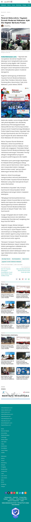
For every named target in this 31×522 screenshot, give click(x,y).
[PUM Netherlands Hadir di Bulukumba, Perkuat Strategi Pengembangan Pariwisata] (8, 305)
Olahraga (3, 437)
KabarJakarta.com (6, 410)
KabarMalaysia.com (6, 418)
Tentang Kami (8, 497)
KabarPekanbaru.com (7, 414)
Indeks (3, 452)
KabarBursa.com (5, 421)
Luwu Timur (4, 475)
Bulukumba (4, 469)
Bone (2, 482)
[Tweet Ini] (20, 279)
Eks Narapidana (16, 259)
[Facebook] (6, 493)
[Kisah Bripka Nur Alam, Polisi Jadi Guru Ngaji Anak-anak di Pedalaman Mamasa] (8, 320)
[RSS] (25, 493)
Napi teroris (25, 259)
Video (2, 444)
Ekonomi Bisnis (5, 431)
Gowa (2, 460)
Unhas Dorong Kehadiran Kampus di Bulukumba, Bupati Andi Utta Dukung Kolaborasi (22, 296)
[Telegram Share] (26, 279)
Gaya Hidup (4, 450)
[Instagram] (11, 493)
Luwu (2, 473)
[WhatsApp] (17, 493)
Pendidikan (4, 448)
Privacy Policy (22, 497)
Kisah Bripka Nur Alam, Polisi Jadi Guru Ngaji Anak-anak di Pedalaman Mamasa (7, 326)
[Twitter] (9, 493)
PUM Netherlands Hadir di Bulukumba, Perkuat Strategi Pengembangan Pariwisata (7, 311)
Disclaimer (12, 499)
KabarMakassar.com (9, 57)
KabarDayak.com (6, 416)
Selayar (3, 465)
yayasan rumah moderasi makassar (11, 261)
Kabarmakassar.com (7, 503)
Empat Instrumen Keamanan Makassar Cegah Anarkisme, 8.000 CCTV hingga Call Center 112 (22, 311)
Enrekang (3, 484)
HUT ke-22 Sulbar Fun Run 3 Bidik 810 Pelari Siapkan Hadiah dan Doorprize (22, 326)
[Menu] (2, 1)
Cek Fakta (3, 441)
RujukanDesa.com (6, 425)
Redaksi (6, 499)
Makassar (3, 456)
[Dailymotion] (22, 493)
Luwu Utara (4, 478)
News (2, 15)
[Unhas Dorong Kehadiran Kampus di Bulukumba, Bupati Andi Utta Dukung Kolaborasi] (23, 289)
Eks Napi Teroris (6, 259)
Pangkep (3, 467)
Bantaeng (3, 462)
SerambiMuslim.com (6, 423)
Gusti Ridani (7, 25)
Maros (3, 458)
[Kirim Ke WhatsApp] (29, 279)
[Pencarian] (29, 2)
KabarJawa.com (5, 412)
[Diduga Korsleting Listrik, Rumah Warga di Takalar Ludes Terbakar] (8, 289)
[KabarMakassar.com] (8, 1)
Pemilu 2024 (4, 439)
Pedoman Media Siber (21, 499)
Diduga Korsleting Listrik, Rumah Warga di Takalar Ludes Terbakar (7, 296)
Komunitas (4, 433)
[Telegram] (20, 493)
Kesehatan (4, 446)
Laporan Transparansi (13, 500)
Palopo (3, 486)
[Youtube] (14, 493)
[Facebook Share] (17, 279)
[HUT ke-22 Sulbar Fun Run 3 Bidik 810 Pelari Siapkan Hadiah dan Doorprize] (23, 320)
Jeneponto (4, 471)
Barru (2, 480)
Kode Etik (15, 497)
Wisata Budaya (5, 435)
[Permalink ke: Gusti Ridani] (2, 26)
